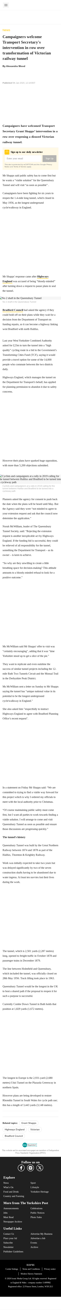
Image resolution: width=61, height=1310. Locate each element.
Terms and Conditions (31, 1269)
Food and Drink (11, 1191)
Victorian (35, 1129)
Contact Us (8, 1234)
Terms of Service (20, 167)
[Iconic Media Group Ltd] (30, 1264)
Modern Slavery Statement (31, 1274)
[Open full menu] (6, 5)
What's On (8, 1187)
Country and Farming (13, 1196)
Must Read (8, 1217)
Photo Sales (36, 1217)
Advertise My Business (41, 1234)
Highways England (15, 1129)
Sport (33, 1183)
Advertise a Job (37, 1238)
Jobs (5, 1213)
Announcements (11, 1208)
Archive (34, 1247)
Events (33, 1242)
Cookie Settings (11, 1269)
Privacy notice (50, 1269)
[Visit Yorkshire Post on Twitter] (39, 1167)
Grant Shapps (28, 1123)
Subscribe (8, 1242)
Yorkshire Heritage (39, 1191)
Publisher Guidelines (13, 1251)
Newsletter (8, 1247)
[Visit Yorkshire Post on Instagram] (30, 1167)
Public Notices (37, 1213)
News (6, 30)
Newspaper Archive (12, 1221)
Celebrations (36, 1208)
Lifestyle (34, 1187)
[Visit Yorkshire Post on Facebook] (21, 1167)
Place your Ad (10, 1238)
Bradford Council (13, 310)
